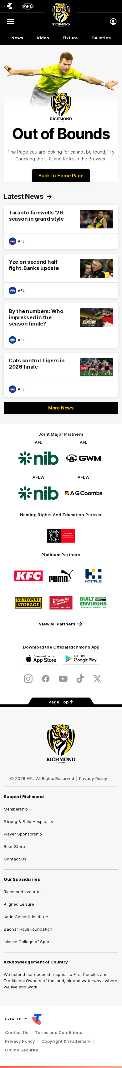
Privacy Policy (93, 778)
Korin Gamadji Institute (26, 916)
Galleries (101, 37)
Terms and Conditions (58, 1032)
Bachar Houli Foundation (28, 929)
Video (43, 37)
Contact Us (15, 858)
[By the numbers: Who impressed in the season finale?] (61, 325)
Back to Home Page (61, 176)
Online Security (21, 1049)
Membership (16, 808)
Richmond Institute (22, 891)
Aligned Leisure (19, 904)
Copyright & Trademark (66, 1041)
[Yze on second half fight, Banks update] (61, 276)
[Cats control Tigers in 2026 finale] (61, 375)
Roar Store (14, 846)
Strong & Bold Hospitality (28, 821)
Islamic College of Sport (27, 941)
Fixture (70, 37)
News (17, 37)
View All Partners (57, 623)
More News (61, 408)
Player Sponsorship (23, 833)
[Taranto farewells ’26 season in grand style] (61, 227)
